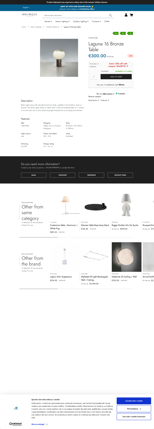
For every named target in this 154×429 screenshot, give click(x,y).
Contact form (120, 175)
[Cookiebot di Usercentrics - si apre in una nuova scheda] (15, 424)
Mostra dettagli (38, 424)
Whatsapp (62, 175)
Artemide (93, 38)
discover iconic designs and (77, 9)
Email (34, 175)
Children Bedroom (52, 27)
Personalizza (132, 409)
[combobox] (78, 15)
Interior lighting (36, 27)
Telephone (91, 175)
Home (24, 27)
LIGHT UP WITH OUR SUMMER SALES (75, 6)
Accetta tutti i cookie (134, 401)
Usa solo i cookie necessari (133, 417)
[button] (26, 7)
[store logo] (29, 14)
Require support (94, 96)
